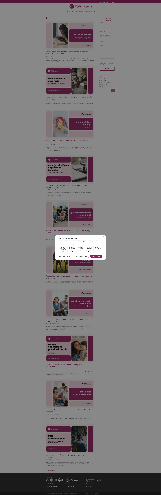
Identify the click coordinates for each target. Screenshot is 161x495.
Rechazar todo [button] (83, 256)
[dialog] (80, 247)
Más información (94, 241)
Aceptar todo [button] (96, 256)
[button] (80, 244)
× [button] (103, 236)
